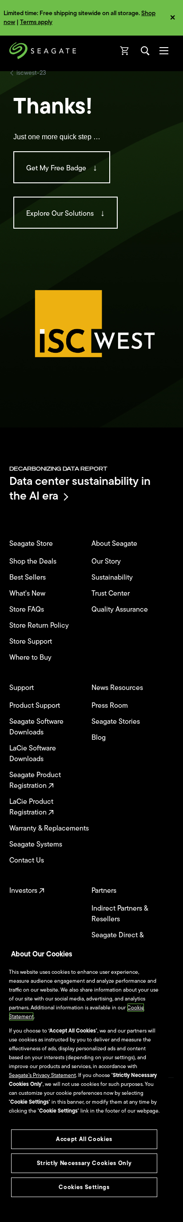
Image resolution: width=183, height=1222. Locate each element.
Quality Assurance (121, 609)
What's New (28, 593)
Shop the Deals (34, 561)
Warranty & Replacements (50, 828)
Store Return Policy (40, 625)
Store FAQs (27, 609)
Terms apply (36, 22)
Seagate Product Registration (35, 780)
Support (22, 687)
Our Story (107, 561)
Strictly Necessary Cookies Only (84, 1163)
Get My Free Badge (56, 168)
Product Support (35, 705)
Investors (24, 890)
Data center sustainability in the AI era (80, 488)
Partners (105, 890)
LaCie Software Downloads (32, 753)
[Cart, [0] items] (125, 50)
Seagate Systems (36, 844)
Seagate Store (32, 543)
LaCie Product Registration (31, 807)
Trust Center (111, 593)
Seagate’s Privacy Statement (42, 1075)
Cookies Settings (84, 1187)
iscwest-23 (31, 73)
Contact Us (27, 860)
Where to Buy (31, 657)
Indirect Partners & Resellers (120, 913)
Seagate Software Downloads (36, 727)
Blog (99, 737)
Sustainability (113, 577)
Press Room (111, 705)
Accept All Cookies (84, 1139)
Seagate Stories (117, 721)
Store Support (31, 641)
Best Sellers (28, 577)
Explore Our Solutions (60, 213)
